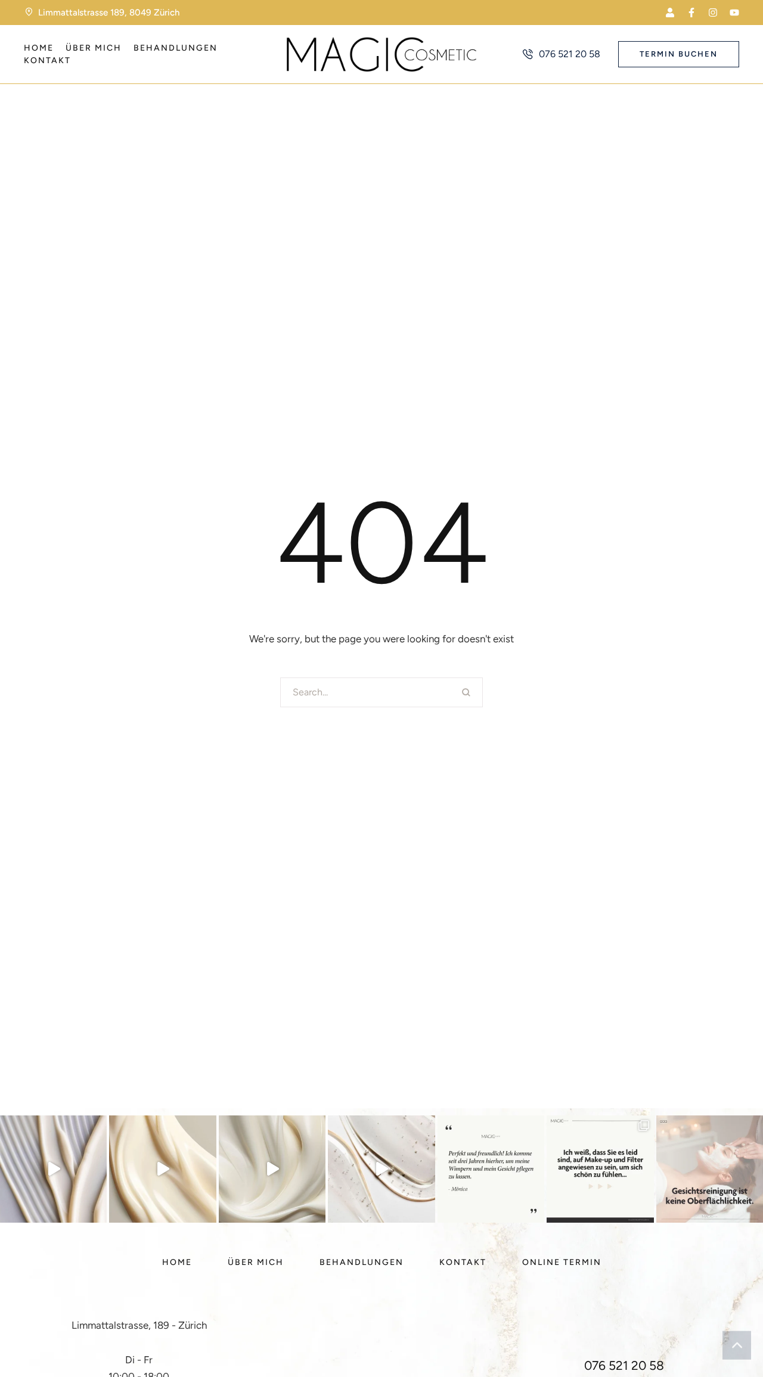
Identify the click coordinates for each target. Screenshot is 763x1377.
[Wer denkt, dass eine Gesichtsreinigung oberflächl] (709, 1168)
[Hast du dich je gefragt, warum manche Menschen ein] (381, 1168)
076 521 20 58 (624, 1365)
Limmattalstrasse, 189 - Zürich (139, 1325)
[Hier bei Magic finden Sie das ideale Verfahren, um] (600, 1168)
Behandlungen (176, 48)
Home (39, 48)
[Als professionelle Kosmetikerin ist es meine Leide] (162, 1168)
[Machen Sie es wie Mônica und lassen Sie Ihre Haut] (491, 1168)
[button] (670, 12)
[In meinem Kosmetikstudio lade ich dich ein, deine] (53, 1168)
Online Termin (561, 1262)
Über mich (94, 48)
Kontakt (47, 60)
